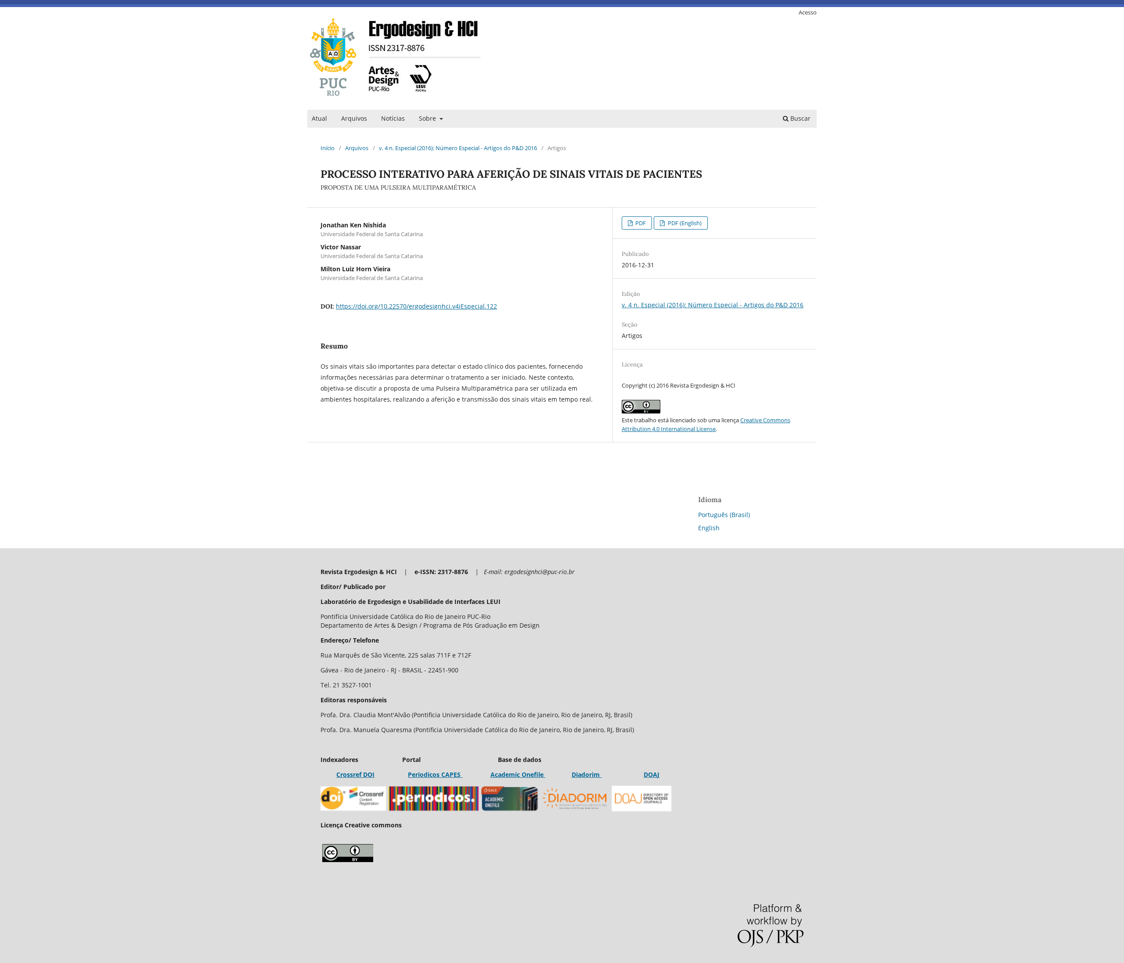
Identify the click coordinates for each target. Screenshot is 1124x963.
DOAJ (651, 774)
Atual (319, 118)
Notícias (393, 118)
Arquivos (354, 118)
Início (328, 148)
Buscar (800, 118)
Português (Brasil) (724, 514)
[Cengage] (544, 774)
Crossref (348, 774)
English (709, 528)
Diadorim (587, 774)
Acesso (808, 12)
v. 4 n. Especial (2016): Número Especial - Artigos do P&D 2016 (458, 148)
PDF (640, 223)
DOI (368, 774)
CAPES (451, 774)
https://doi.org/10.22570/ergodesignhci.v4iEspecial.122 (416, 306)
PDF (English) (684, 223)
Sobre (428, 118)
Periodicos (424, 774)
